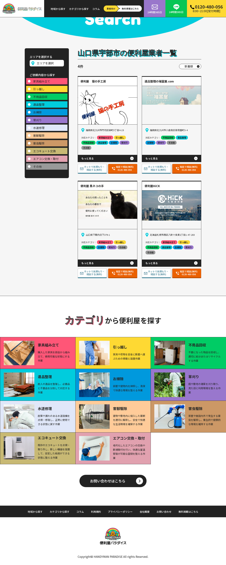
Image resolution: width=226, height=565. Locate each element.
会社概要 (145, 511)
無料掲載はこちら (188, 511)
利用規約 (96, 511)
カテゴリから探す (79, 9)
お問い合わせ (164, 511)
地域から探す (58, 9)
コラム (96, 9)
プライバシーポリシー (120, 511)
